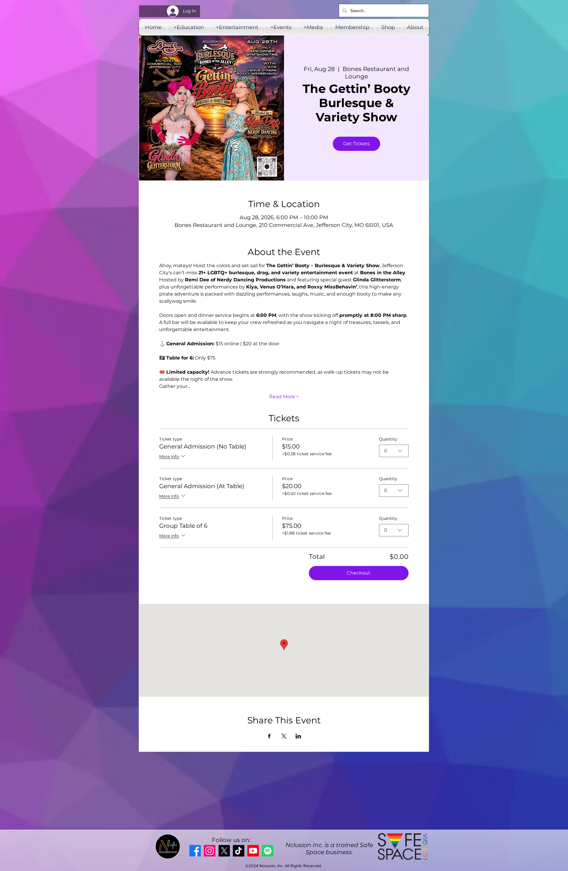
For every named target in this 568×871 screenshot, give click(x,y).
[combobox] (394, 451)
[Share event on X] (284, 736)
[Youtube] (253, 851)
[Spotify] (267, 851)
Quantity (388, 439)
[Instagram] (209, 851)
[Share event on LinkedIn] (298, 736)
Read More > (284, 396)
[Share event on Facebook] (269, 736)
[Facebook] (195, 851)
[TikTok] (238, 851)
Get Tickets (356, 143)
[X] (224, 851)
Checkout (358, 573)
